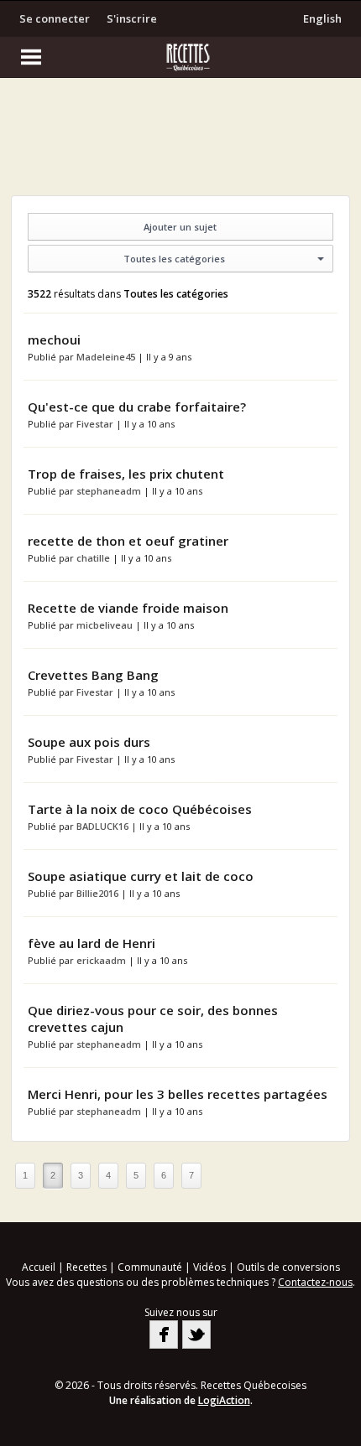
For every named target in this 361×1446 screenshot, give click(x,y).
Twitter (196, 1334)
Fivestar (96, 423)
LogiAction (224, 1400)
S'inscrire (132, 18)
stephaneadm (110, 491)
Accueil (38, 1267)
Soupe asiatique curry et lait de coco (141, 876)
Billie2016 (98, 893)
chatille (94, 558)
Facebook (163, 1334)
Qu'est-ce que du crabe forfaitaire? (137, 406)
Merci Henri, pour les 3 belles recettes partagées (177, 1094)
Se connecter (54, 18)
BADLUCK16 (103, 826)
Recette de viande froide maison (128, 607)
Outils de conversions (288, 1267)
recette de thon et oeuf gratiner (128, 540)
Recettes (86, 1267)
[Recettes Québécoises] (180, 57)
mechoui (54, 339)
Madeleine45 (107, 356)
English (322, 18)
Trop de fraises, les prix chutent (126, 473)
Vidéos (209, 1267)
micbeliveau (105, 625)
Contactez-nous (315, 1282)
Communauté (150, 1267)
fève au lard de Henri (91, 943)
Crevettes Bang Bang (93, 674)
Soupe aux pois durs (89, 741)
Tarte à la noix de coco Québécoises (140, 809)
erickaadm (102, 960)
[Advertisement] (180, 141)
